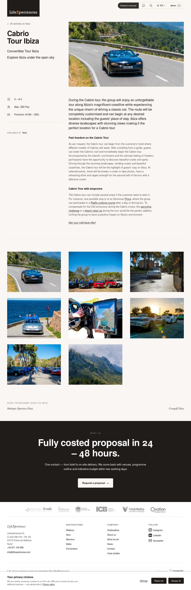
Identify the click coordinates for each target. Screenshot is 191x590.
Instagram (158, 530)
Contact (111, 548)
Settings (144, 580)
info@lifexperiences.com (18, 552)
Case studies (113, 553)
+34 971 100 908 (15, 547)
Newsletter (158, 540)
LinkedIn (157, 535)
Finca (128, 199)
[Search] (151, 5)
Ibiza (68, 534)
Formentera (71, 548)
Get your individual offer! (82, 222)
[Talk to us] (144, 6)
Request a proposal (128, 5)
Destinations (113, 530)
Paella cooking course (103, 202)
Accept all (176, 580)
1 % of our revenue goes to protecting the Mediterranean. (38, 571)
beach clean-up (93, 210)
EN (161, 5)
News (110, 543)
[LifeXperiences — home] (23, 8)
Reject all (158, 580)
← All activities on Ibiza (18, 23)
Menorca (70, 539)
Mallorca (70, 530)
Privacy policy (49, 584)
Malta (68, 543)
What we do (113, 539)
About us (111, 534)
